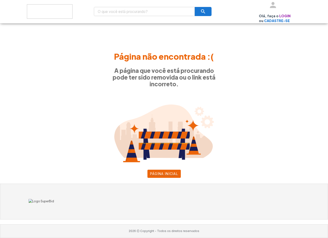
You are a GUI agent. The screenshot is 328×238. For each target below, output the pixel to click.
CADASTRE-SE (277, 20)
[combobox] (144, 11)
